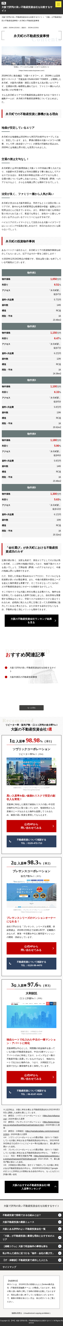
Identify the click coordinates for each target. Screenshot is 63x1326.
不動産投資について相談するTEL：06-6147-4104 (31, 1092)
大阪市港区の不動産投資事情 (23, 677)
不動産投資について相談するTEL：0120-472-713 (31, 841)
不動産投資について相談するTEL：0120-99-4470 (31, 964)
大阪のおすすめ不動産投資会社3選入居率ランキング (31, 1187)
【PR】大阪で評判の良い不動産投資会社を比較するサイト (31, 1320)
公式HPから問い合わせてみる (31, 826)
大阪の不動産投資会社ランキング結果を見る (31, 620)
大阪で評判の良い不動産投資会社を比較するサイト (27, 9)
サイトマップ (9, 1267)
